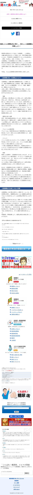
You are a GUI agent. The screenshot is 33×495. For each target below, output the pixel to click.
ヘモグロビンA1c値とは (17, 310)
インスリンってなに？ (16, 312)
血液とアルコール (15, 361)
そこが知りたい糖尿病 (16, 23)
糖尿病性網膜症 (15, 331)
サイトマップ (16, 487)
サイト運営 (16, 482)
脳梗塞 (13, 338)
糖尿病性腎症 (14, 333)
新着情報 (16, 480)
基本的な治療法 (15, 293)
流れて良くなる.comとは (16, 9)
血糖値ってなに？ (15, 307)
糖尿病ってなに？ (15, 286)
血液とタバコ (14, 359)
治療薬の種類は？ (15, 314)
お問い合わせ (16, 489)
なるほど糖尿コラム (16, 18)
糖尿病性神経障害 (15, 335)
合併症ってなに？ (15, 329)
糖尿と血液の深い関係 (16, 354)
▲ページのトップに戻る (25, 274)
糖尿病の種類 (14, 288)
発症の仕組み (14, 290)
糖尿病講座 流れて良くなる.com (16, 478)
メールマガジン (16, 485)
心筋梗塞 (13, 340)
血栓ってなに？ (15, 357)
